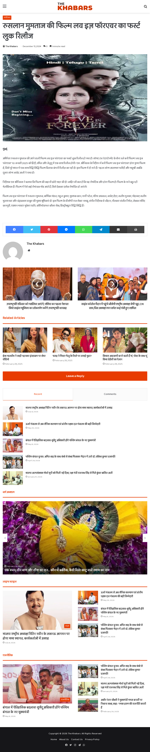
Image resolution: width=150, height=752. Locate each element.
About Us (64, 739)
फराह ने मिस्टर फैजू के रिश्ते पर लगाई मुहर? (72, 356)
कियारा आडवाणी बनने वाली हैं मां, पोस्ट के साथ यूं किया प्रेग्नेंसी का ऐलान (125, 358)
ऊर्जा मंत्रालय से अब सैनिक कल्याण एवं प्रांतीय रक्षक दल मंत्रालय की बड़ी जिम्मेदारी (63, 424)
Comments (110, 394)
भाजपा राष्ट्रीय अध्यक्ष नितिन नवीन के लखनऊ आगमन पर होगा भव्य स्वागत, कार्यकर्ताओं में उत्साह (69, 408)
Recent (38, 394)
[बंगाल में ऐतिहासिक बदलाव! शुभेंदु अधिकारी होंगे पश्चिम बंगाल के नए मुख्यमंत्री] (13, 445)
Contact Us (77, 739)
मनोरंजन (7, 17)
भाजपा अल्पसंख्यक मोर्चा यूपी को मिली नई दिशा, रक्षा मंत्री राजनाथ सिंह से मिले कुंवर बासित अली (69, 473)
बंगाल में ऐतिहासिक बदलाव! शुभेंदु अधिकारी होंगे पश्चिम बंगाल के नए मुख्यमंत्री (61, 440)
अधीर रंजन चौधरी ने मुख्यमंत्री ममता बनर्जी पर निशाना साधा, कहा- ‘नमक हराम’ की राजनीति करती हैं (123, 704)
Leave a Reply (75, 376)
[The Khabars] (75, 6)
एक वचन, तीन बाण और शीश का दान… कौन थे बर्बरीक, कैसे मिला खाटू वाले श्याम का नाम (57, 570)
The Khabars (11, 46)
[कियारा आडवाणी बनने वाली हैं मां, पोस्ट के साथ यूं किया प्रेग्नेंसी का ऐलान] (125, 340)
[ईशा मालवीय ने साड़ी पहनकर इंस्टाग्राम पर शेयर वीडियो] (25, 340)
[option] (75, 537)
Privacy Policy (92, 739)
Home (54, 739)
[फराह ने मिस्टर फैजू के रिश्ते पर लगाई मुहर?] (75, 340)
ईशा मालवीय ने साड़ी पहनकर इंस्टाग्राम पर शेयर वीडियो (24, 358)
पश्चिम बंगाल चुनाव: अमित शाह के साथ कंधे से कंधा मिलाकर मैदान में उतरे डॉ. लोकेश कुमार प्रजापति (70, 457)
